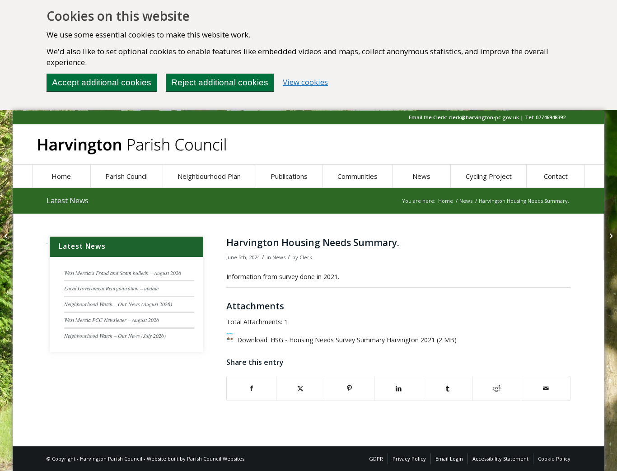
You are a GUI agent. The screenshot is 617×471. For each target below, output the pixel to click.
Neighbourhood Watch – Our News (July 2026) (115, 335)
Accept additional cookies (101, 82)
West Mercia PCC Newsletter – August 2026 (111, 319)
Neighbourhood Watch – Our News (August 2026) (118, 304)
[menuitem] (61, 176)
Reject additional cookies (219, 82)
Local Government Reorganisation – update (111, 288)
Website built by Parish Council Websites (195, 458)
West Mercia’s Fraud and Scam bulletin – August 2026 (122, 272)
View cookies (305, 82)
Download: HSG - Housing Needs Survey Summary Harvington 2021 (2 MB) (347, 340)
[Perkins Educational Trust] (7, 236)
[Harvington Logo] (132, 144)
